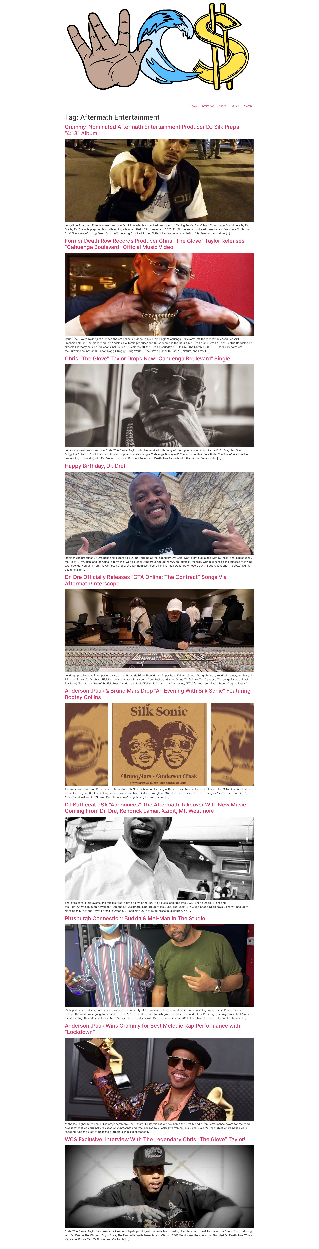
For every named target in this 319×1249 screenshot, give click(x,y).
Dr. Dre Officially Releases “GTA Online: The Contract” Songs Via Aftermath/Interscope (146, 580)
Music (235, 106)
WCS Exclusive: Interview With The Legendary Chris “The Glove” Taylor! (155, 1139)
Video (223, 106)
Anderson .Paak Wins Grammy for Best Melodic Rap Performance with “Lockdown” (152, 1028)
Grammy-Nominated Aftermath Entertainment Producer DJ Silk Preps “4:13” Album (152, 130)
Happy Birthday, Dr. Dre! (95, 466)
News (193, 106)
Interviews (208, 106)
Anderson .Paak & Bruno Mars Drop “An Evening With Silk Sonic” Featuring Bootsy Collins (158, 693)
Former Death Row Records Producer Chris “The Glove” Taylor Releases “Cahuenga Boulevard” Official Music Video (154, 244)
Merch (248, 106)
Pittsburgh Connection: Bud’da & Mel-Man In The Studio (135, 918)
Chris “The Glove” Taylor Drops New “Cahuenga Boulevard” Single (147, 358)
